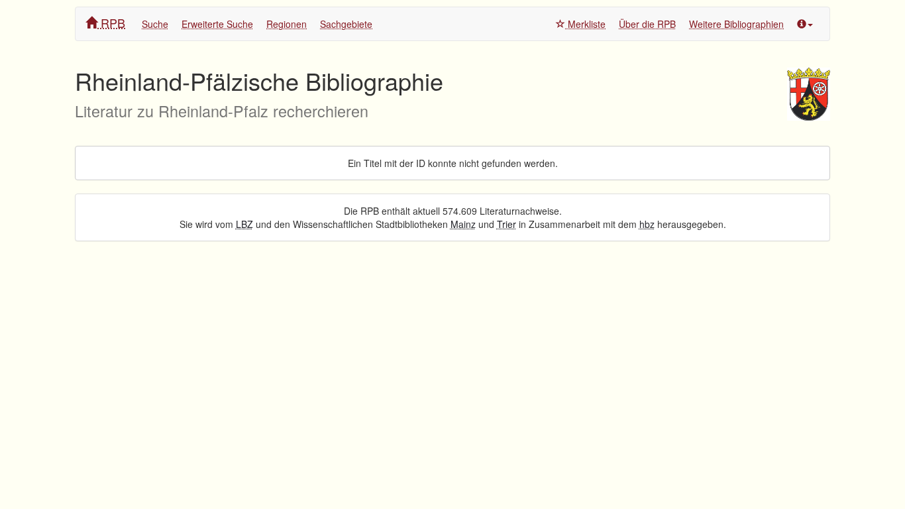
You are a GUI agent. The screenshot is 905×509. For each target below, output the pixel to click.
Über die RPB (647, 23)
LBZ (244, 224)
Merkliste (585, 23)
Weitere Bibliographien (736, 23)
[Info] (805, 23)
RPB (111, 22)
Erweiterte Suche (217, 23)
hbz (647, 224)
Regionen (286, 23)
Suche (155, 23)
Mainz (463, 224)
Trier (506, 224)
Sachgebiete (346, 23)
